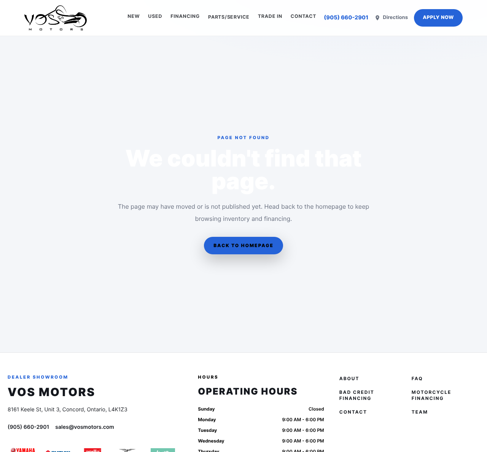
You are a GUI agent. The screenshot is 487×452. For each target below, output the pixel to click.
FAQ (417, 378)
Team (420, 412)
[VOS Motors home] (55, 17)
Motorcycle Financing (431, 395)
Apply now (438, 18)
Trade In (270, 16)
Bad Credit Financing (356, 395)
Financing (185, 16)
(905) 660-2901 (346, 17)
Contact (303, 16)
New (133, 16)
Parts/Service (229, 17)
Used (155, 16)
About (349, 378)
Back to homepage (243, 245)
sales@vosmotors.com (84, 427)
